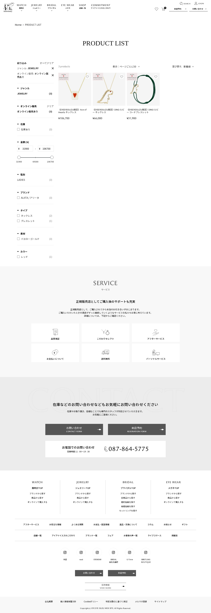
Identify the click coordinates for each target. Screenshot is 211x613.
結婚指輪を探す (128, 506)
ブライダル (51, 6)
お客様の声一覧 (130, 535)
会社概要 (49, 601)
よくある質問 (77, 524)
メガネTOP (173, 488)
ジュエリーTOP (82, 488)
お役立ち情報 (55, 524)
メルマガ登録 (141, 601)
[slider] (19, 157)
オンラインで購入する (37, 502)
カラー (23, 251)
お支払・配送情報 (101, 524)
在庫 (22, 124)
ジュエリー (36, 6)
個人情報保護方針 (68, 601)
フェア (110, 535)
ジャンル (25, 88)
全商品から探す (128, 497)
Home (18, 24)
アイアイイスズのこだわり (101, 6)
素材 (22, 233)
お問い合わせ (197, 8)
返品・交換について (128, 524)
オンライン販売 (28, 106)
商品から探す (37, 497)
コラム (150, 524)
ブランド (25, 192)
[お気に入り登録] (87, 77)
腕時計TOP (37, 488)
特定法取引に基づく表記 (116, 601)
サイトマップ (160, 601)
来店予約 (177, 8)
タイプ (23, 210)
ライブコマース (154, 535)
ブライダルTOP (128, 488)
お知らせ (168, 524)
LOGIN (201, 4)
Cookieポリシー (91, 601)
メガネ (67, 6)
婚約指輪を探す (128, 502)
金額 (24, 142)
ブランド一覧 (91, 535)
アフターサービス (31, 524)
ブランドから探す (37, 493)
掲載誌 (175, 535)
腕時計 (21, 6)
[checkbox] (34, 93)
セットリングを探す (128, 510)
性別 (22, 174)
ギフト (185, 524)
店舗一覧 (82, 6)
